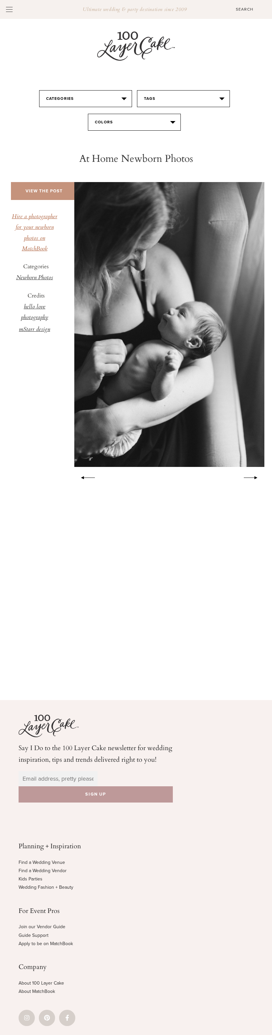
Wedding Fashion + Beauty (46, 887)
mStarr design (34, 329)
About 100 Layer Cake (41, 983)
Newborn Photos (34, 278)
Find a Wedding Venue (42, 862)
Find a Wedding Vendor (43, 870)
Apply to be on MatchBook (46, 943)
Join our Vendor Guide (42, 927)
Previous (84, 476)
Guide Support (33, 935)
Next (254, 476)
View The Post (44, 191)
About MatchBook (37, 991)
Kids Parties (30, 879)
